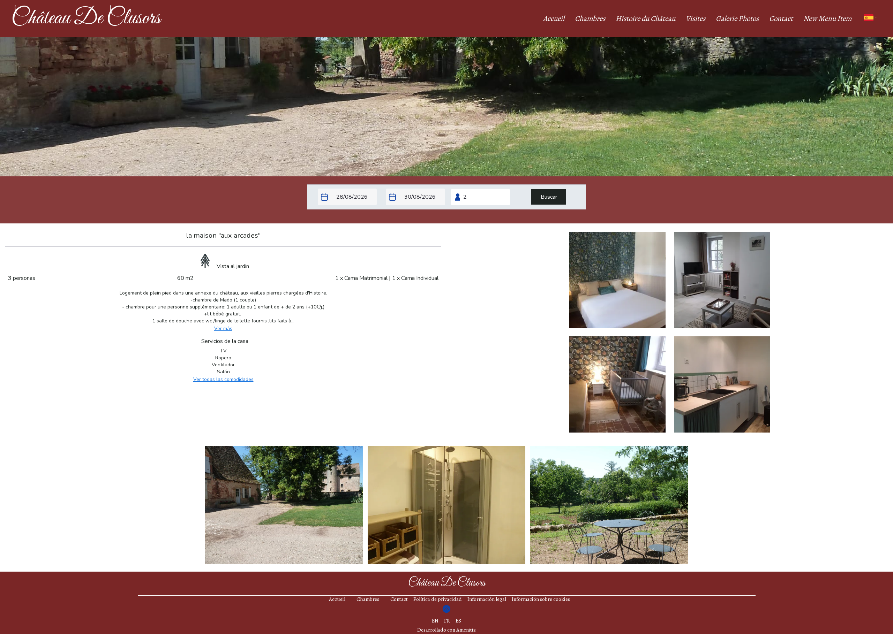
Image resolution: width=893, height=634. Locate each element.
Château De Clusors (85, 18)
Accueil (553, 18)
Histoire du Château (645, 18)
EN (435, 620)
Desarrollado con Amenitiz (446, 629)
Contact (781, 18)
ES (458, 620)
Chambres (590, 18)
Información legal (486, 599)
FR (447, 620)
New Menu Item (827, 18)
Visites (695, 18)
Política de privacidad (437, 599)
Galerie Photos (737, 18)
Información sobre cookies (541, 599)
